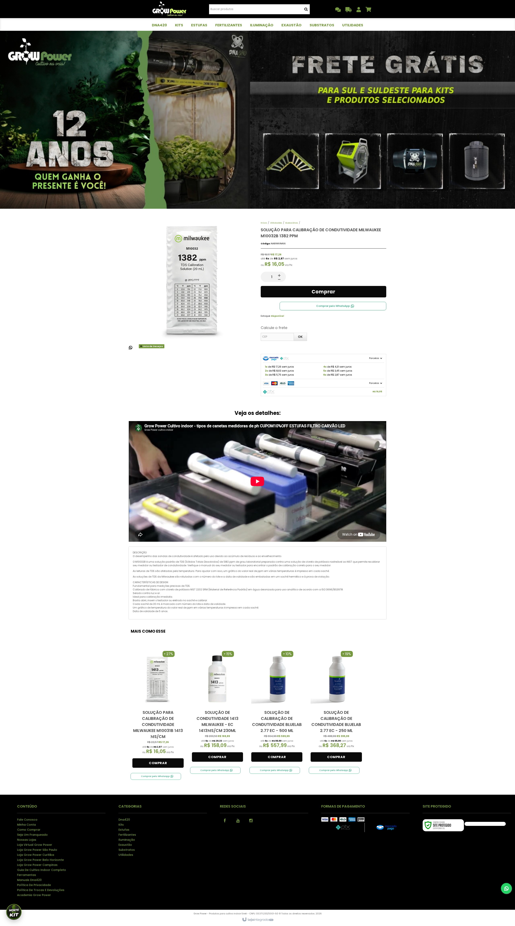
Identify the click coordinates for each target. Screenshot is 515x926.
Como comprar (28, 830)
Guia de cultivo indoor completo (41, 870)
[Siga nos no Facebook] (225, 820)
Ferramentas (26, 875)
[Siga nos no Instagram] (251, 820)
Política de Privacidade (34, 885)
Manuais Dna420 (29, 880)
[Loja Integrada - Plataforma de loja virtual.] (257, 920)
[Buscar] (306, 9)
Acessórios (291, 222)
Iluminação (126, 840)
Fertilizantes (127, 835)
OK (300, 336)
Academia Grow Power (34, 895)
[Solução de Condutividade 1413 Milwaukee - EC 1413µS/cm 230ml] (217, 706)
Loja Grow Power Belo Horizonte (40, 860)
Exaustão (125, 845)
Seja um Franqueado (32, 835)
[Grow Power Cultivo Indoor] (169, 9)
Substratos (126, 850)
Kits (121, 825)
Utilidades (276, 222)
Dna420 (124, 820)
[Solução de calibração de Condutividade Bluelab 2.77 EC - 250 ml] (336, 706)
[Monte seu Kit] (14, 912)
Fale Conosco (27, 820)
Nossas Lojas (26, 840)
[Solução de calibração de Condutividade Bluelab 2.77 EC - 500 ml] (276, 706)
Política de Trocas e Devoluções (40, 890)
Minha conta (26, 825)
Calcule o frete (274, 327)
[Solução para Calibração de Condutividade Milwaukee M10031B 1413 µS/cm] (157, 709)
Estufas (123, 830)
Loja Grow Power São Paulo (37, 850)
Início (264, 222)
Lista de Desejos (152, 346)
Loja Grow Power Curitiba (35, 855)
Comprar (323, 291)
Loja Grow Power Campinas (37, 865)
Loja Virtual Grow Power (34, 845)
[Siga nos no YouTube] (238, 820)
